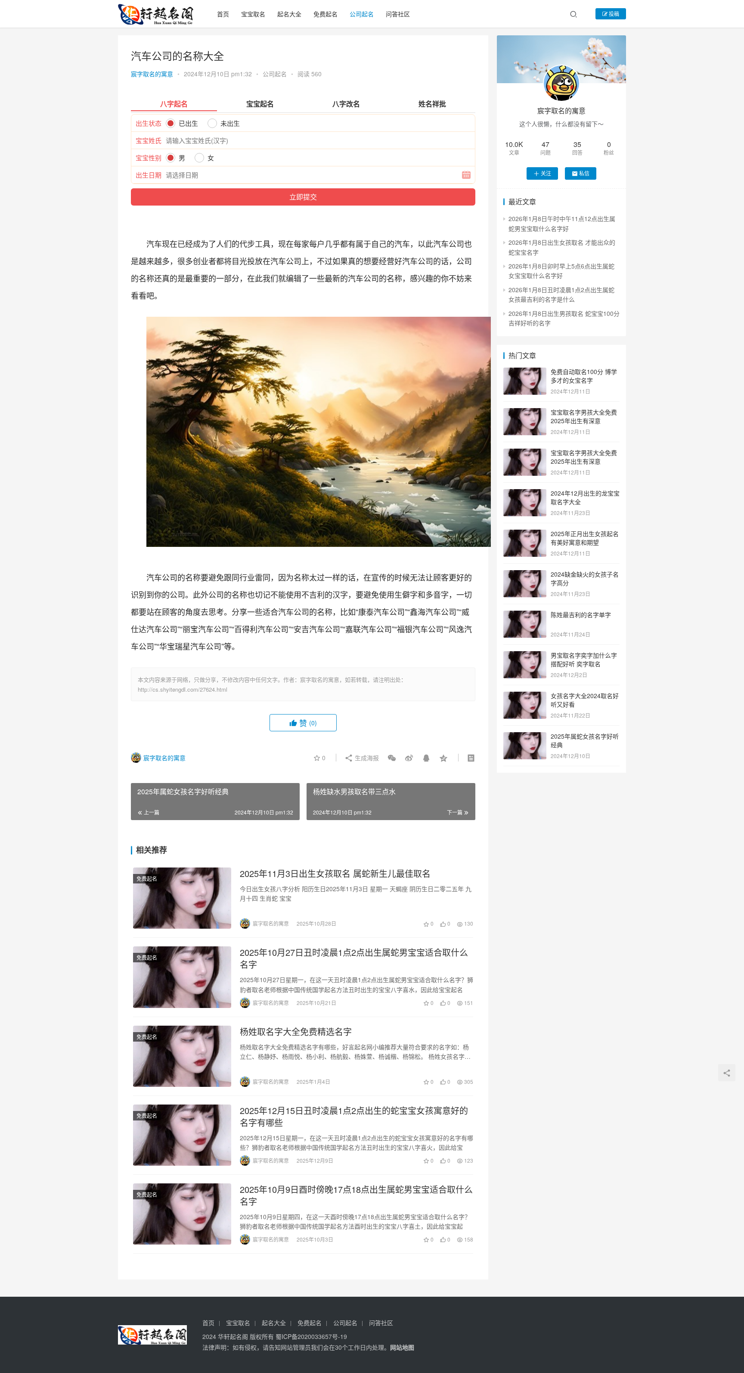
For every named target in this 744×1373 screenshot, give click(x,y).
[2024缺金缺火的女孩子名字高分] (524, 575)
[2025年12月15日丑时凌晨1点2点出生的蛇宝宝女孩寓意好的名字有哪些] (182, 1135)
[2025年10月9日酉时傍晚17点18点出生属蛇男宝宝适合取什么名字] (182, 1214)
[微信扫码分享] (392, 757)
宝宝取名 (253, 13)
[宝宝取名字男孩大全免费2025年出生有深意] (524, 413)
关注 (546, 173)
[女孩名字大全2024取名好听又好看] (524, 696)
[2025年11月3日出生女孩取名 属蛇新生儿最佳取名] (182, 898)
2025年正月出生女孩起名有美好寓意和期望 (585, 537)
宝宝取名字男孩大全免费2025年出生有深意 (584, 416)
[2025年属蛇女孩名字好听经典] (524, 737)
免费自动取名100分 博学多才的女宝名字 (584, 375)
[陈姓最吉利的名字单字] (524, 615)
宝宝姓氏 (148, 140)
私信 (584, 173)
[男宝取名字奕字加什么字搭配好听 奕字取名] (524, 656)
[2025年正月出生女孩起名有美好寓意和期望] (524, 534)
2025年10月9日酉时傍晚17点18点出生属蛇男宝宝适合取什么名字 (356, 1195)
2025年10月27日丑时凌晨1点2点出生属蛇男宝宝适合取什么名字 (354, 958)
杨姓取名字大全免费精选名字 (296, 1032)
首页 (223, 13)
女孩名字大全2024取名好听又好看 (585, 699)
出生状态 (148, 123)
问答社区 (398, 13)
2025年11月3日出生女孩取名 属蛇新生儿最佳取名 (335, 873)
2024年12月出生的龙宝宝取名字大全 (585, 497)
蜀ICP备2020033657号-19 (311, 1336)
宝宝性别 (148, 157)
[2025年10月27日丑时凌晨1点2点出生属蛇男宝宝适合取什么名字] (182, 977)
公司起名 (362, 13)
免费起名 (325, 13)
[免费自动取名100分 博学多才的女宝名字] (524, 372)
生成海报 (366, 757)
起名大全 (289, 13)
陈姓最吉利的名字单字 (581, 614)
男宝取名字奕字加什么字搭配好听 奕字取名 (584, 659)
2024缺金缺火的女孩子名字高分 (585, 578)
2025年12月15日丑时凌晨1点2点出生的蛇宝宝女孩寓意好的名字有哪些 (354, 1117)
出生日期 (148, 174)
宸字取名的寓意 (152, 73)
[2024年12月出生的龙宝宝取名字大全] (524, 494)
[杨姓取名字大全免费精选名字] (182, 1056)
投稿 (613, 13)
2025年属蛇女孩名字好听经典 (585, 740)
